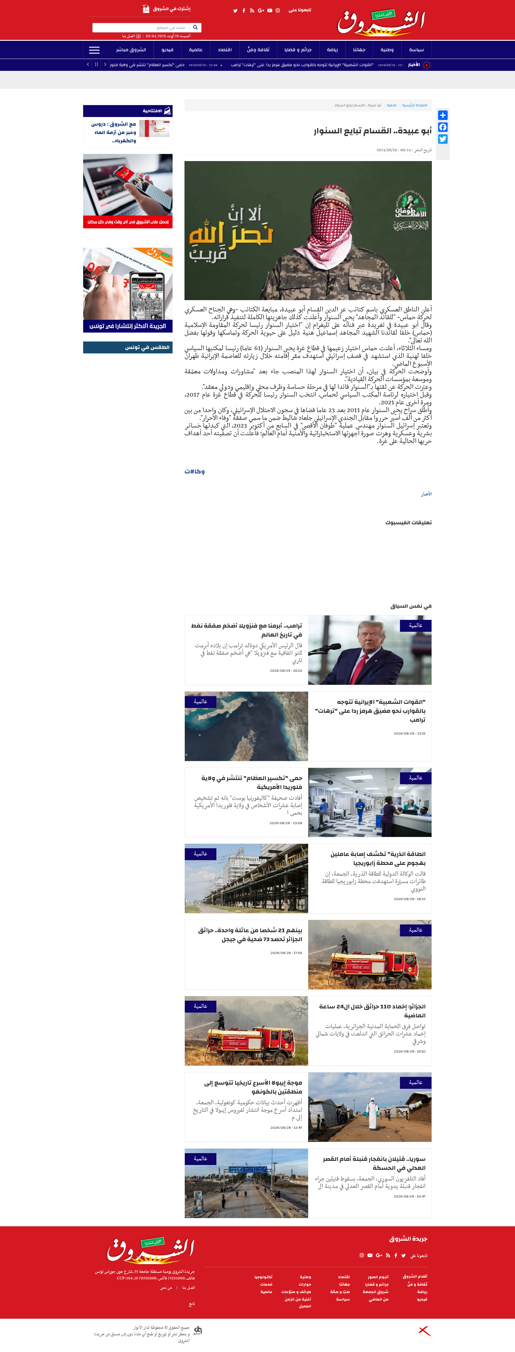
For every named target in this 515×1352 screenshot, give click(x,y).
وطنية (387, 49)
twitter (235, 10)
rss (251, 10)
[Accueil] (148, 1249)
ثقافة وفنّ (258, 49)
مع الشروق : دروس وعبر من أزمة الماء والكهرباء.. (113, 132)
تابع (192, 1303)
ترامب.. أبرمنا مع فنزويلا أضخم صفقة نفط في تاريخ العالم (246, 630)
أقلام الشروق (415, 1276)
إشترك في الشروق (171, 9)
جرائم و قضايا (298, 49)
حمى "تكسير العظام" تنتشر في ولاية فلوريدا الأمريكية (195, 65)
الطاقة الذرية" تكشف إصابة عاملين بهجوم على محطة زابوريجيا (378, 858)
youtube (269, 10)
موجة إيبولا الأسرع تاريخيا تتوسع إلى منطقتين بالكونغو (253, 1087)
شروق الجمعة (376, 1292)
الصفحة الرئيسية (414, 105)
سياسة (416, 49)
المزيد (94, 50)
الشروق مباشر (131, 49)
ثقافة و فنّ (417, 1284)
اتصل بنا (128, 36)
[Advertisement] (128, 444)
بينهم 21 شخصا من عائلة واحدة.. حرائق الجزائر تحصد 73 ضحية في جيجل (250, 935)
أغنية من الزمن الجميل (298, 1303)
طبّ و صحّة (340, 1292)
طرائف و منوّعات (296, 1292)
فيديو (168, 49)
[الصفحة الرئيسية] (384, 18)
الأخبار (414, 64)
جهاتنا (359, 49)
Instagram (277, 10)
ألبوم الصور (378, 1277)
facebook (243, 10)
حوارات (305, 1284)
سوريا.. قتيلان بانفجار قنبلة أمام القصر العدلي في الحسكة (374, 1163)
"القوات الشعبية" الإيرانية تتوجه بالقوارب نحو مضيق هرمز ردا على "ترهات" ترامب (360, 65)
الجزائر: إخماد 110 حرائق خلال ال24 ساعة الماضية (372, 1011)
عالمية (196, 49)
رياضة (332, 49)
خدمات (266, 1284)
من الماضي (379, 1299)
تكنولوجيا (263, 1277)
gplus (260, 10)
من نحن (166, 1287)
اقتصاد (225, 49)
